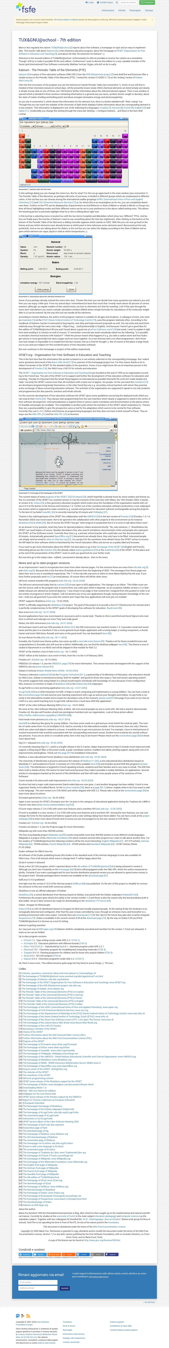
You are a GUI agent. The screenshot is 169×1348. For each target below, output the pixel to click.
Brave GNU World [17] (62, 362)
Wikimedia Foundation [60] (59, 838)
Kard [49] (23, 723)
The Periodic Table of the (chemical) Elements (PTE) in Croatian (53, 992)
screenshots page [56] (135, 790)
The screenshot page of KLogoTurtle (41, 1115)
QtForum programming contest (38, 1078)
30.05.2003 (86, 780)
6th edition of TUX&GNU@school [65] (95, 866)
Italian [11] (24, 111)
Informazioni (108, 10)
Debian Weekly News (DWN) (50, 670)
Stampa (149, 10)
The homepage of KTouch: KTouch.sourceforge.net (48, 1155)
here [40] (123, 644)
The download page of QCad (37, 1183)
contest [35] (63, 584)
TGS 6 (57, 956)
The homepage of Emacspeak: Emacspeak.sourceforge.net (52, 1196)
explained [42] (46, 674)
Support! (112, 1254)
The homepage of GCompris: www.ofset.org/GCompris (50, 1044)
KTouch (27, 940)
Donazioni (148, 2)
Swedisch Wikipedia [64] (103, 844)
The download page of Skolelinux (39, 1189)
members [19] (141, 382)
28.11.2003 (60, 637)
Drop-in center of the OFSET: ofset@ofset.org (45, 1069)
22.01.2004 (48, 612)
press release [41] (44, 666)
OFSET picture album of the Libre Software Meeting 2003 (51, 1121)
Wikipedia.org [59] (57, 835)
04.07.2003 (63, 719)
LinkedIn (84, 1254)
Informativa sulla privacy (73, 1334)
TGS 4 (102, 949)
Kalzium (28, 959)
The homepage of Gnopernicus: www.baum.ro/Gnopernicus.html (54, 1199)
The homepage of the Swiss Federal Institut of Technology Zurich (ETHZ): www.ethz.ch (65, 1016)
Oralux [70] (24, 909)
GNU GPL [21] (39, 414)
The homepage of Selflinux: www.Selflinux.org (45, 1186)
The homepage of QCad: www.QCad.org (42, 1180)
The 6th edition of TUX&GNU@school (41, 1177)
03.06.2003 (56, 743)
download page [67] (98, 875)
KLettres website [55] (73, 787)
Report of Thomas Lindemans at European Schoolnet (49, 1100)
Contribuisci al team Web (121, 1326)
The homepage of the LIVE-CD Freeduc (42, 1026)
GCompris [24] (79, 497)
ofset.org (50, 601)
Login (91, 2)
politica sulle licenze (46, 1343)
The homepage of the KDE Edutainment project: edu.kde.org (51, 985)
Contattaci (67, 1322)
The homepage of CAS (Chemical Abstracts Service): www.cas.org (55, 1010)
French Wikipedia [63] (59, 844)
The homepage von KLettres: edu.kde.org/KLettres (48, 1143)
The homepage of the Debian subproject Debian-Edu (48, 1109)
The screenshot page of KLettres (39, 1149)
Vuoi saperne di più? (86, 1257)
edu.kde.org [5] (140, 567)
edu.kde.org (65, 580)
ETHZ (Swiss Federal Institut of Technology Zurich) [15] (69, 320)
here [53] (95, 764)
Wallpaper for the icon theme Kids (39, 1094)
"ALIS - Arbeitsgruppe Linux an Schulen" (101, 1219)
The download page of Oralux (37, 1202)
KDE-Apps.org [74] (48, 929)
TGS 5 (109, 952)
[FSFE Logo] (26, 7)
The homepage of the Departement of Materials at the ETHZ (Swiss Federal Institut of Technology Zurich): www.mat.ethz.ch (84, 1013)
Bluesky (40, 1254)
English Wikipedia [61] (112, 841)
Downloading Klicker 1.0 (34, 1087)
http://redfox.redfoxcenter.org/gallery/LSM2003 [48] (45, 715)
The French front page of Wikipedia (40, 1171)
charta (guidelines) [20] (86, 550)
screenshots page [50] (130, 735)
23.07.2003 (80, 688)
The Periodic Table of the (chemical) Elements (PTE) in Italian (53, 1004)
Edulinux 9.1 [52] (91, 761)
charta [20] (40, 399)
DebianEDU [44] (130, 894)
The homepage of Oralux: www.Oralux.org (43, 1193)
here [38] (107, 633)
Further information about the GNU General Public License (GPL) (54, 1035)
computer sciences (130, 1216)
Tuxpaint (28, 952)
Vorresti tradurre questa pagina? (124, 1330)
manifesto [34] (112, 550)
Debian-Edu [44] (84, 684)
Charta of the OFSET (33, 1032)
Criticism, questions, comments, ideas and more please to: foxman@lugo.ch (59, 973)
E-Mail (98, 1254)
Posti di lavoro (69, 1326)
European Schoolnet (35, 1103)
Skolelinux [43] (62, 684)
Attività (121, 10)
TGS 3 (39, 946)
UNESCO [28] (93, 516)
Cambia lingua (106, 2)
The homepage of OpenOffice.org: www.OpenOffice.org (50, 1066)
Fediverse (26, 1254)
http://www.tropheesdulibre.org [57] (55, 805)
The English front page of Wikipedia (40, 1165)
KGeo (26, 946)
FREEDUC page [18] (61, 663)
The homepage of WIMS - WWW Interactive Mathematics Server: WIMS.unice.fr (62, 1063)
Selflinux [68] (79, 883)
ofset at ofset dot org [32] (58, 539)
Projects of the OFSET (33, 1041)
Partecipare (135, 10)
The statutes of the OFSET (36, 1072)
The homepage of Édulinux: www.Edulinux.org (45, 1134)
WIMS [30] (41, 523)
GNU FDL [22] (60, 414)
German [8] (117, 108)
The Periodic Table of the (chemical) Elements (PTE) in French (52, 998)
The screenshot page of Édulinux (39, 1140)
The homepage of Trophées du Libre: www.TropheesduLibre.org (54, 1152)
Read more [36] (114, 608)
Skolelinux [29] (26, 523)
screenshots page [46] (33, 695)
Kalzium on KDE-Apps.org (35, 1205)
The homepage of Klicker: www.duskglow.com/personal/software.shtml (58, 1084)
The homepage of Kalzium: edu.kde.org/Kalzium (45, 979)
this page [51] (64, 753)
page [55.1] (100, 787)
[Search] (116, 2)
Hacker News (55, 1254)
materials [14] (29, 320)
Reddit (69, 1254)
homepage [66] (66, 869)
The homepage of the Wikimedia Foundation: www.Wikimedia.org (55, 1162)
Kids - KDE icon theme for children (39, 1091)
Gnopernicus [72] (27, 918)
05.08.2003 (71, 670)
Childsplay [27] (100, 512)
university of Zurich (66, 1216)
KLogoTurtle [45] (27, 692)
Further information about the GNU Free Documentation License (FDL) (57, 1038)
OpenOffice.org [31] (63, 536)
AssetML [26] (48, 512)
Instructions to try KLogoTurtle (38, 1118)
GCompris (28, 943)
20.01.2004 (66, 623)
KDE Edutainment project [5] (100, 74)
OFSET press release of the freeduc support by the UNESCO (52, 1097)
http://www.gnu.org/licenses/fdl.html (102, 1240)
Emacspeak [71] (84, 915)
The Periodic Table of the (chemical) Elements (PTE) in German (52, 995)
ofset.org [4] (29, 570)
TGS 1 (76, 940)
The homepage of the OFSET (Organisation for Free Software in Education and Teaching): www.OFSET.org (73, 982)
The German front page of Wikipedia (40, 1168)
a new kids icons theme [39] (90, 641)
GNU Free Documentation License (109, 1227)
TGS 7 (80, 959)
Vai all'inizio (150, 1302)
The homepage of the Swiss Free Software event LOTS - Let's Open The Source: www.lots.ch (68, 1019)
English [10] (140, 108)
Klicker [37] (69, 627)
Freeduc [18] (41, 368)
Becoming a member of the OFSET (40, 1029)
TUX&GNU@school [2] (61, 47)
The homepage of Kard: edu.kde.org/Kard (43, 1125)
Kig (61, 946)
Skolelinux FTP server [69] (98, 901)
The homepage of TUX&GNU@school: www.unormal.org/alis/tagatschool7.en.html (62, 976)
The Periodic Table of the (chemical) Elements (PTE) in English (53, 1001)
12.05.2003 (115, 808)
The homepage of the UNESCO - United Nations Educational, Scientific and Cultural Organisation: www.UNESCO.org (79, 1056)
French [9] (129, 108)
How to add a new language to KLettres (44, 1146)
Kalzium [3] (52, 51)
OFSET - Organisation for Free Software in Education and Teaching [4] (57, 373)
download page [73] (96, 918)
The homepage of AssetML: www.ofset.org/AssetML (49, 1050)
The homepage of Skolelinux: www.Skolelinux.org (47, 1060)
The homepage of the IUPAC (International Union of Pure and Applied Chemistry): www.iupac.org (70, 1007)
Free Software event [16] (104, 329)
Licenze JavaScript (71, 1342)
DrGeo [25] (39, 503)
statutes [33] (50, 550)
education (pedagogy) (105, 1216)
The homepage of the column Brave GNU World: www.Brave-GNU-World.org (60, 1022)
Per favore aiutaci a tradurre (66, 19)
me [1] (50, 576)
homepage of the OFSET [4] (110, 547)
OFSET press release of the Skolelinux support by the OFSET (52, 1081)
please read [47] (107, 698)
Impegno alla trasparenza (74, 1338)
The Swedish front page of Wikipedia (41, 1174)
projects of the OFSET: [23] (59, 497)
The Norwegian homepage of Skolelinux (42, 1106)
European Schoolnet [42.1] (72, 674)
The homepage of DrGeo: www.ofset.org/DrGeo (46, 1047)
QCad (26, 956)
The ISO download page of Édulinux (40, 1137)
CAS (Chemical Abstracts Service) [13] (57, 202)
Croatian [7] (105, 108)
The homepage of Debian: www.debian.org (43, 989)
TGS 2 (83, 943)
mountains (113, 1222)
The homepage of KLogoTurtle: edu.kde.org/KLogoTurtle (50, 1112)
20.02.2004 (78, 580)
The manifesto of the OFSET (37, 1075)
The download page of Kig (35, 1131)
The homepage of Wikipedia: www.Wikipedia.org (46, 1158)
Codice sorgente (117, 1322)
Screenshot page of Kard (35, 1128)
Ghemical (28, 949)
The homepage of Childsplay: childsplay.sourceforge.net (50, 1053)
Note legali (67, 1330)
